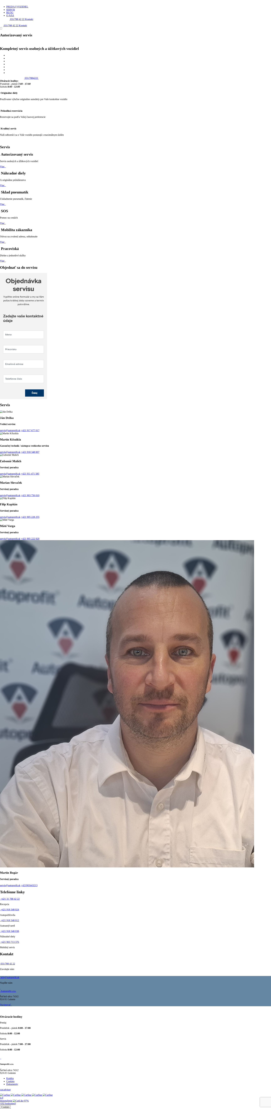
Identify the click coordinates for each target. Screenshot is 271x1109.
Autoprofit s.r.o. (8, 991)
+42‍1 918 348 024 (9, 909)
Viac (2, 166)
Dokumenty (12, 1084)
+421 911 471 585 (30, 473)
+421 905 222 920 (30, 538)
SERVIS (10, 9)
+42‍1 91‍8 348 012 (9, 920)
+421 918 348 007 (30, 452)
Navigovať (5, 1004)
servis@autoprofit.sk (10, 430)
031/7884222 (31, 78)
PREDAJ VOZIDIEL (17, 6)
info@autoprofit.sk (9, 977)
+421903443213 (29, 885)
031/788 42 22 (17, 19)
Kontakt (29, 19)
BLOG (9, 12)
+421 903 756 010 (30, 495)
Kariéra (10, 1078)
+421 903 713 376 (9, 942)
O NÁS (10, 15)
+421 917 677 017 (30, 430)
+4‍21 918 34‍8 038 (9, 931)
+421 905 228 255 (30, 517)
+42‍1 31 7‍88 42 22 (10, 899)
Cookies (10, 1081)
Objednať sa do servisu (12, 78)
